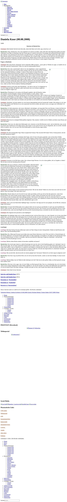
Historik (9, 10)
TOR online (4, 410)
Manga (9, 22)
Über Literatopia (8, 32)
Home (5, 295)
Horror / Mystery (11, 14)
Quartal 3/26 (10, 299)
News (5, 4)
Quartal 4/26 (10, 298)
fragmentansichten (5, 419)
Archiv (9, 305)
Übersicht (9, 7)
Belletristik (10, 8)
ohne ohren (3, 433)
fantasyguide (4, 422)
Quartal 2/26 (10, 301)
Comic (8, 20)
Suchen (2, 35)
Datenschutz (7, 322)
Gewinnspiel (7, 319)
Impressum (7, 320)
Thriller (9, 17)
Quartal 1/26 (10, 302)
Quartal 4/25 (10, 304)
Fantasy (9, 13)
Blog (5, 29)
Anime (8, 23)
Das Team (6, 314)
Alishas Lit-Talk (8, 313)
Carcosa (3, 427)
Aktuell (9, 310)
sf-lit (2, 416)
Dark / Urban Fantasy (12, 11)
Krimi (8, 19)
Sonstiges (9, 26)
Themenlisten (7, 307)
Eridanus (3, 435)
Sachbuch (9, 25)
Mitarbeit (6, 316)
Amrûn (2, 430)
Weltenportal (4, 413)
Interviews (6, 28)
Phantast (6, 31)
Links (5, 317)
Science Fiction (11, 16)
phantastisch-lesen (5, 424)
